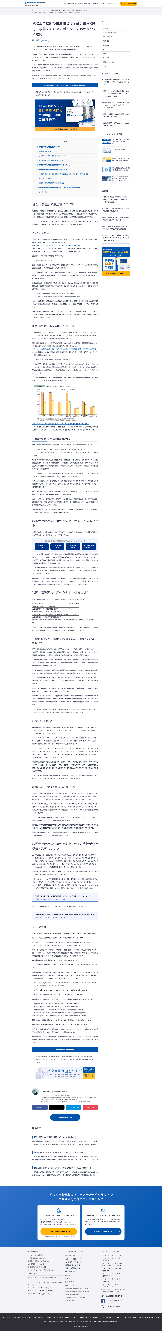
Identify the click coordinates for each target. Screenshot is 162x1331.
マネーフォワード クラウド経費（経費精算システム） (110, 1275)
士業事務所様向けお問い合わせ (37, 1258)
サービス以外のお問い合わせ (132, 1317)
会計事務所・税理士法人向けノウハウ (77, 10)
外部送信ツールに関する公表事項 (89, 1317)
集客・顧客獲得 (107, 37)
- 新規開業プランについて (72, 1265)
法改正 (104, 53)
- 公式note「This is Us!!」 (72, 1300)
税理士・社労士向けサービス (58, 10)
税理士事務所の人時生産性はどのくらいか (52, 156)
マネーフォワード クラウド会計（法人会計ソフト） (110, 1259)
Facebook (40, 1107)
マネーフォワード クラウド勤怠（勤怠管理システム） (110, 1285)
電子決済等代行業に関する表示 (111, 1317)
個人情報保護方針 (19, 1317)
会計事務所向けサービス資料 (36, 1264)
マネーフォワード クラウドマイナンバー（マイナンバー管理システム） (113, 1290)
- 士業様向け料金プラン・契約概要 (75, 1297)
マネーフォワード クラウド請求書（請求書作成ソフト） (111, 1270)
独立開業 (105, 28)
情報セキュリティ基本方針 (35, 1317)
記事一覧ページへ (65, 1117)
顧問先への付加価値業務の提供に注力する (52, 183)
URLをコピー (90, 1107)
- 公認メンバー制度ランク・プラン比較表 (77, 1291)
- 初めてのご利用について (72, 1268)
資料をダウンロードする (103, 1231)
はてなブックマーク (74, 1107)
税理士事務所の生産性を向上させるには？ (53, 169)
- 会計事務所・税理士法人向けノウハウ (76, 1288)
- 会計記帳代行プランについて (73, 1262)
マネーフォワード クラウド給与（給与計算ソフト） (110, 1280)
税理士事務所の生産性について (49, 147)
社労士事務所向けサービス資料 (37, 1267)
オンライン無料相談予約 (128, 4)
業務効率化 (106, 45)
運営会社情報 (6, 1317)
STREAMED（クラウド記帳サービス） (39, 1294)
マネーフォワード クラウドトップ (111, 1255)
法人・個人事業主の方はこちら (111, 1296)
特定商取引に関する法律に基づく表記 (65, 1317)
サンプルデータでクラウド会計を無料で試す (41, 1270)
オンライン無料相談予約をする (59, 1231)
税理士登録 (106, 58)
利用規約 (48, 1317)
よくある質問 (43, 192)
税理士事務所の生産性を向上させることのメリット (56, 165)
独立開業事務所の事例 (109, 32)
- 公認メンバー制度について (73, 1259)
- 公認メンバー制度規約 (72, 1294)
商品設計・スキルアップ (110, 62)
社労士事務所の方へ (84, 4)
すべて (104, 66)
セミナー (103, 4)
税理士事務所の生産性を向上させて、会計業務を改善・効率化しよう (62, 187)
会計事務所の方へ (69, 4)
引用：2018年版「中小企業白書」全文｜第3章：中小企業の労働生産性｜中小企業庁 (60, 424)
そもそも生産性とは (45, 151)
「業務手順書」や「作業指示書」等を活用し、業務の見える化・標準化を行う (63, 174)
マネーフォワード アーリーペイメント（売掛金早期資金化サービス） (45, 1284)
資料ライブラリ (112, 4)
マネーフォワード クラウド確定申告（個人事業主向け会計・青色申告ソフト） (113, 1264)
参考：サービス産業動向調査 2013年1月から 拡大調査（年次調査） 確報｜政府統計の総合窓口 (64, 349)
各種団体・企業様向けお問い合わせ (38, 1261)
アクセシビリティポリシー (152, 1317)
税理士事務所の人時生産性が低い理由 (51, 160)
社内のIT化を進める (45, 178)
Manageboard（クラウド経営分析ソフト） (41, 1288)
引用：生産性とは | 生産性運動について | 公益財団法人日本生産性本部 (56, 245)
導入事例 (95, 4)
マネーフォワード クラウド (41, 10)
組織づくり (106, 49)
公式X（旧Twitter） (114, 1306)
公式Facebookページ (115, 1301)
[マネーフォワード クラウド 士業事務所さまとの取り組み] (35, 4)
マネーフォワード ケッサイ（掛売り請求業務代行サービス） (44, 1278)
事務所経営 (106, 41)
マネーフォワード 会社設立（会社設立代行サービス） (44, 1291)
